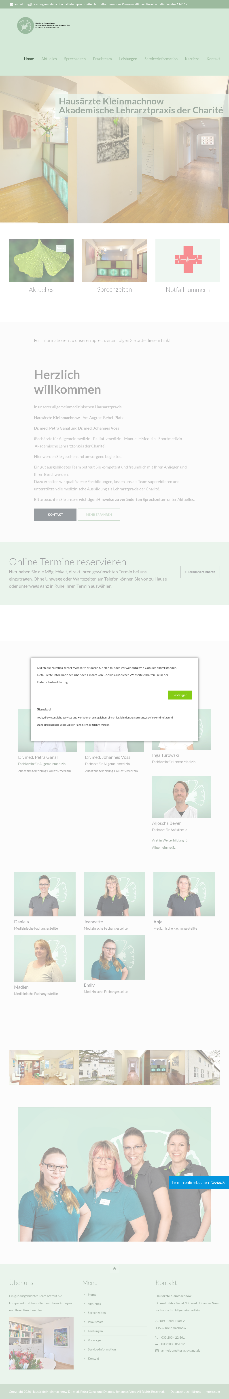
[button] (180, 695)
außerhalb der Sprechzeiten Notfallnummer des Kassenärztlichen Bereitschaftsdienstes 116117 (121, 4)
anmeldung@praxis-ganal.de (33, 4)
